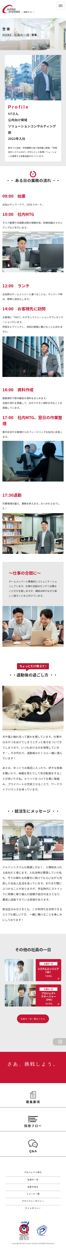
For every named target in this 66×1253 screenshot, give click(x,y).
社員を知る (33, 1186)
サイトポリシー (33, 1208)
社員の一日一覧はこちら (34, 1018)
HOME (7, 35)
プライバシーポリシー (33, 1201)
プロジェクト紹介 (33, 1172)
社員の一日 (21, 35)
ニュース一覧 (33, 1193)
